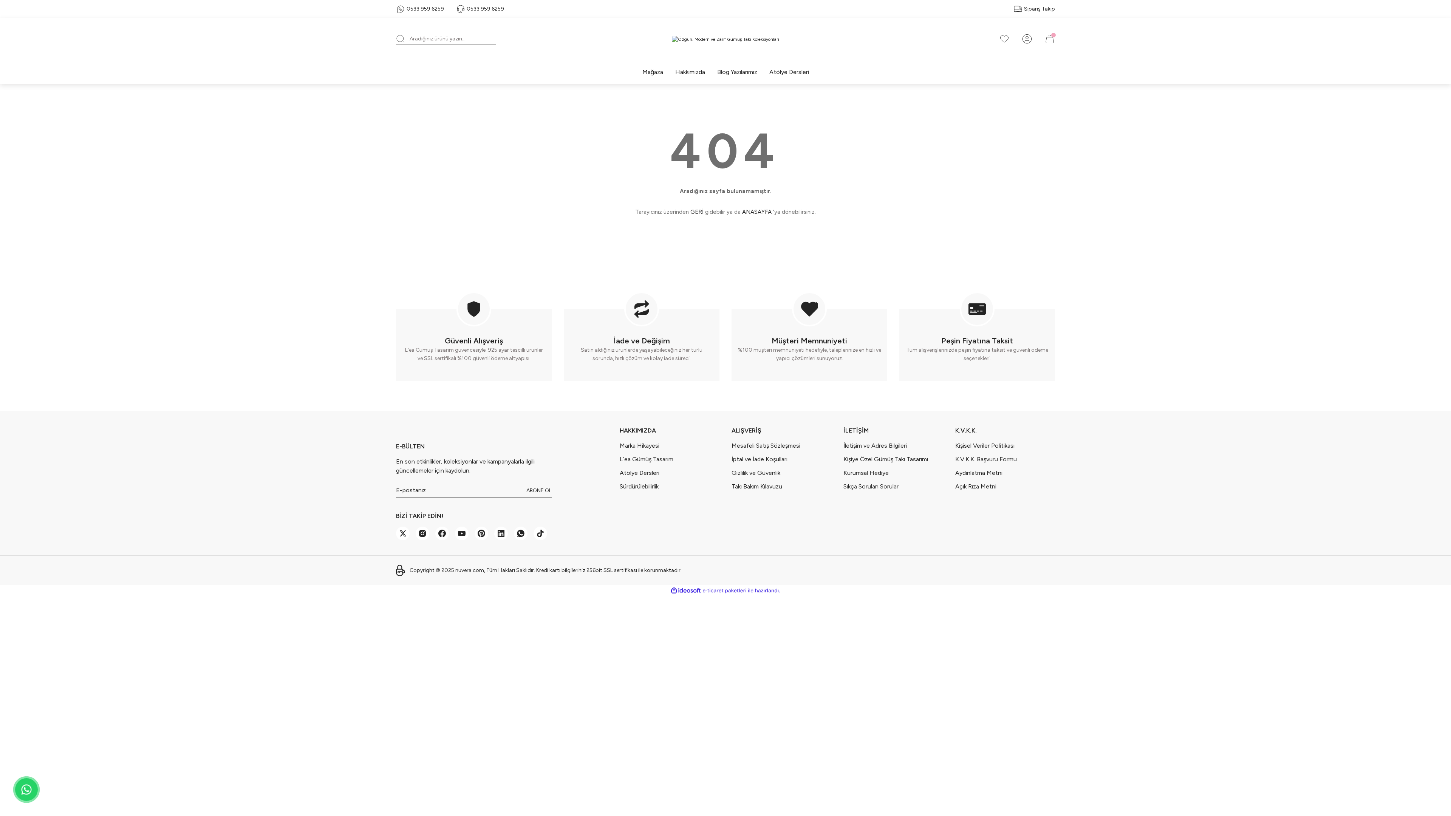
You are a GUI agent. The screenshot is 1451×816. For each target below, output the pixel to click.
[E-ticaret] (724, 590)
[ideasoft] (686, 590)
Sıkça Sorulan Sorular (871, 486)
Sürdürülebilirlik (639, 486)
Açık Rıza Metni (975, 486)
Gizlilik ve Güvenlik (756, 472)
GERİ (697, 212)
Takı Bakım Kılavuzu (757, 486)
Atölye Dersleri (639, 472)
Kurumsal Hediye (866, 472)
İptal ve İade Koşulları (759, 459)
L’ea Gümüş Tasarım (646, 459)
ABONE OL (539, 490)
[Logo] (725, 39)
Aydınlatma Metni (978, 472)
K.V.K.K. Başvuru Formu (986, 459)
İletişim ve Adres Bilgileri (875, 445)
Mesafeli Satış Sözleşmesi (766, 445)
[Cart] (1049, 39)
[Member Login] (1027, 39)
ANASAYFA (757, 212)
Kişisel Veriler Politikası (985, 445)
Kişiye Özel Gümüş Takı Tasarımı (885, 459)
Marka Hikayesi (639, 445)
